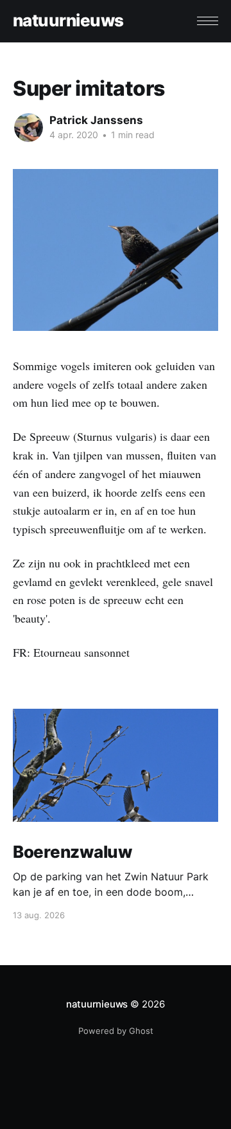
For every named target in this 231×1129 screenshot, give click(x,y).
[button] (207, 20)
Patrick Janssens (96, 120)
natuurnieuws (68, 21)
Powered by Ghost (115, 1031)
